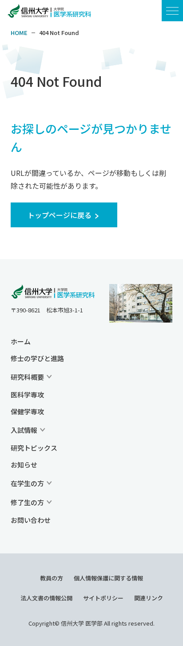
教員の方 (51, 578)
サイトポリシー (103, 598)
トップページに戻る (60, 215)
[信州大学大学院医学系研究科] (53, 292)
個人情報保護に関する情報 (108, 578)
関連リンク (148, 598)
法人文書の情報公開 (46, 598)
